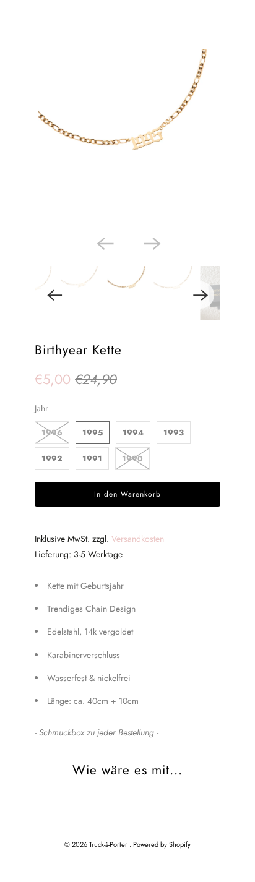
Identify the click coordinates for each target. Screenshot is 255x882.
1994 (133, 433)
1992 (52, 459)
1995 (92, 433)
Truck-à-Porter (109, 844)
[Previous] (104, 242)
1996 (52, 433)
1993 (173, 433)
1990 (132, 459)
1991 (92, 459)
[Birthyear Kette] (127, 139)
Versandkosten (137, 539)
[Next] (151, 242)
